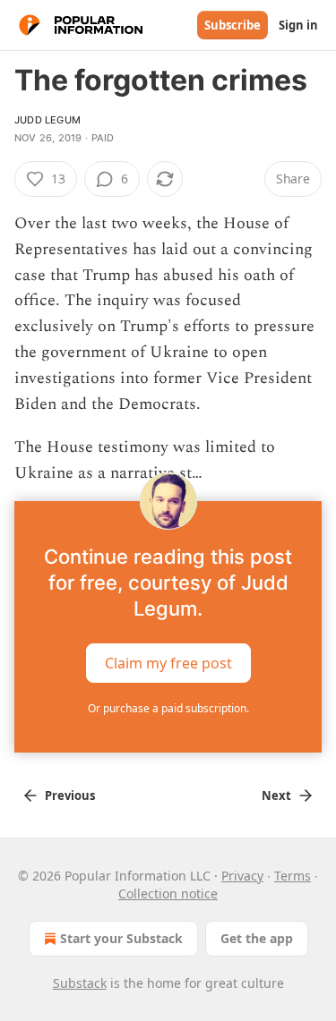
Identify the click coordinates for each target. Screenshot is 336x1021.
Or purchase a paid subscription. (168, 708)
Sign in (298, 25)
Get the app (256, 938)
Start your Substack (121, 938)
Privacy (242, 875)
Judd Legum (47, 120)
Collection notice (168, 893)
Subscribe (232, 25)
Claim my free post (168, 663)
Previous (70, 795)
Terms (292, 875)
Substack (80, 982)
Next (276, 795)
